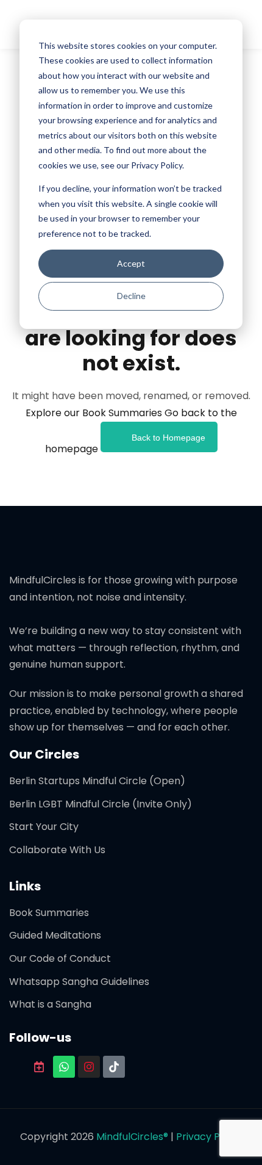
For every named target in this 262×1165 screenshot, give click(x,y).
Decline (131, 295)
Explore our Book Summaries (95, 413)
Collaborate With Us (57, 850)
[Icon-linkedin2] (14, 1067)
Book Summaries (49, 913)
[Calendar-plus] (39, 1067)
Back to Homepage (168, 437)
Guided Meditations (55, 935)
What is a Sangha (50, 1004)
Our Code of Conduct (60, 958)
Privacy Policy (209, 1137)
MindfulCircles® (133, 1137)
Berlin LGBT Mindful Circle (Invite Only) (100, 804)
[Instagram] (89, 1067)
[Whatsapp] (64, 1067)
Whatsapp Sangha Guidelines (79, 982)
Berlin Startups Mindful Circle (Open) (97, 781)
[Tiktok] (114, 1067)
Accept (131, 263)
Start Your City (44, 827)
